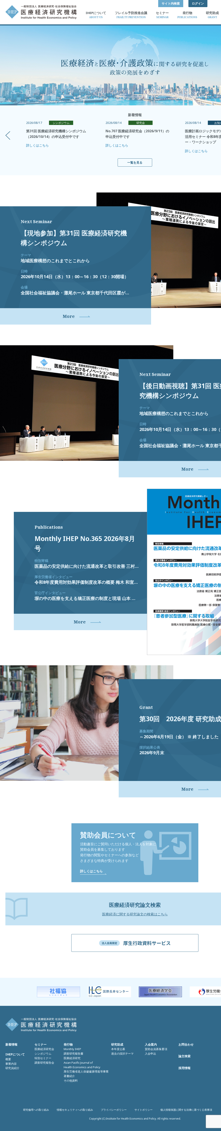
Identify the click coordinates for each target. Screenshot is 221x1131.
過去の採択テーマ (122, 1053)
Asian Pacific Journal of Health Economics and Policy (82, 1065)
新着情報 (11, 1044)
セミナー (41, 1044)
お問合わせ (186, 1044)
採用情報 (184, 1068)
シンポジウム (43, 1053)
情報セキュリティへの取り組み (75, 1110)
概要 (8, 1059)
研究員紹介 (12, 1068)
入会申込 (150, 1053)
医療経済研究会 (44, 1049)
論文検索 (184, 1056)
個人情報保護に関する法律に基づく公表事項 (186, 1110)
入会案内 (151, 1044)
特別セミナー (43, 1058)
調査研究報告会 (44, 1063)
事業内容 (11, 1064)
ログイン (198, 3)
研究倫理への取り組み (36, 1110)
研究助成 (117, 1044)
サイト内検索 (171, 3)
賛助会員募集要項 (156, 1049)
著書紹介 (69, 1076)
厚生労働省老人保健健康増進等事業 (86, 1071)
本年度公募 (118, 1049)
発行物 (68, 1044)
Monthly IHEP (72, 1049)
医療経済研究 (72, 1058)
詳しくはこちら (37, 145)
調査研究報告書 (73, 1053)
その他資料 (71, 1080)
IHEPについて (15, 1054)
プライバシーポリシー (114, 1110)
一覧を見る (134, 162)
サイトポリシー (143, 1110)
